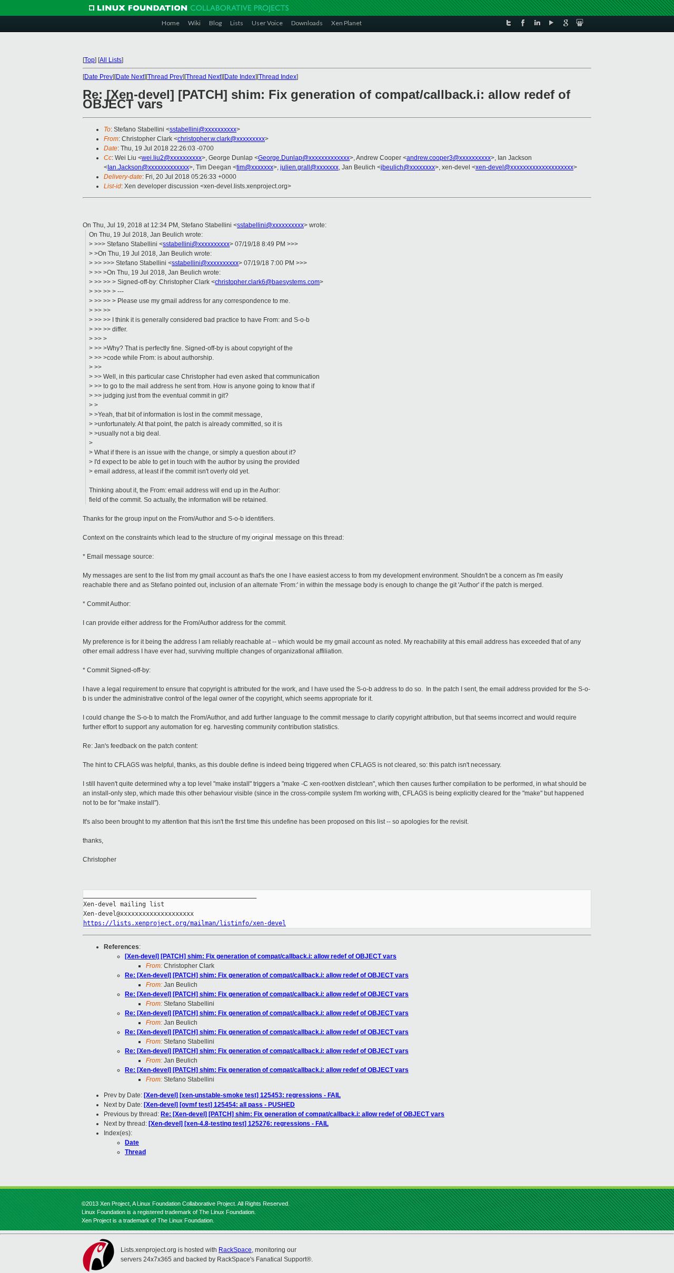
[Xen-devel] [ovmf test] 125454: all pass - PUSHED (219, 1104)
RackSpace (235, 1250)
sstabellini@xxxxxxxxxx (203, 129)
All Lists (111, 60)
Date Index (239, 76)
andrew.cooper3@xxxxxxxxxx (449, 157)
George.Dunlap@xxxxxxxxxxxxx (304, 157)
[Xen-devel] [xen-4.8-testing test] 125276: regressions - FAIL (238, 1123)
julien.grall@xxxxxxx (309, 167)
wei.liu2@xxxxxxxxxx (172, 157)
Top (89, 60)
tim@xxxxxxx (254, 167)
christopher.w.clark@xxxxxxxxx (221, 139)
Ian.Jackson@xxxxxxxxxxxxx (148, 167)
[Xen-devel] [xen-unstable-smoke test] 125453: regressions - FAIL (242, 1095)
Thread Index (277, 76)
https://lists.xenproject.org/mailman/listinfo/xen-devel (184, 923)
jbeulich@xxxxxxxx (408, 167)
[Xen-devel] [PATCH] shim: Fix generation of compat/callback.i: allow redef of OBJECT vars (261, 956)
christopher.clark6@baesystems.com (267, 282)
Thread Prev (165, 76)
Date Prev (98, 76)
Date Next (130, 76)
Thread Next (203, 76)
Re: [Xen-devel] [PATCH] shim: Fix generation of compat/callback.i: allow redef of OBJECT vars (267, 975)
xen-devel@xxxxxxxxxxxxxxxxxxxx (524, 167)
